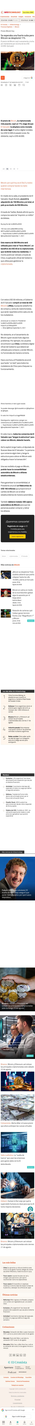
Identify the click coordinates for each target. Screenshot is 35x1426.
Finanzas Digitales (6, 27)
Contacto (6, 1377)
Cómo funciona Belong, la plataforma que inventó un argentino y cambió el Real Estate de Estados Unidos (19, 698)
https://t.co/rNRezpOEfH (9, 325)
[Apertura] (8, 1368)
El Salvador (5, 126)
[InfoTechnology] (22, 1372)
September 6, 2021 (19, 328)
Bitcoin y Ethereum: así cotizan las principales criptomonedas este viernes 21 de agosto (19, 720)
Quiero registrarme (17, 536)
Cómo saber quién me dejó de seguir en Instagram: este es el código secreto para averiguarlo (19, 739)
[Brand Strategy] (28, 1368)
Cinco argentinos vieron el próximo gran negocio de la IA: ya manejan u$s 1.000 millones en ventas (20, 709)
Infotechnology (14, 24)
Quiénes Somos (10, 1381)
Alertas (24, 1424)
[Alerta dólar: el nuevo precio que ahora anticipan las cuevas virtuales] (17, 1107)
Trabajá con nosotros (17, 1385)
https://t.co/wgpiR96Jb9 (17, 415)
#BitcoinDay (19, 229)
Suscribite (28, 1377)
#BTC (2, 231)
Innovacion (28, 16)
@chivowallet (19, 408)
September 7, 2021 (17, 236)
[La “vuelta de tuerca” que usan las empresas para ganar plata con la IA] (14, 1142)
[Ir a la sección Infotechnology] (12, 12)
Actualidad (14, 16)
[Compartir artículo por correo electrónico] (19, 85)
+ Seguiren (28, 78)
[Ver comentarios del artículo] (24, 85)
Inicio (17, 1424)
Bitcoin (13, 120)
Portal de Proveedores (23, 1381)
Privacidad (17, 1400)
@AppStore (30, 408)
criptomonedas (13, 556)
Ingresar (31, 1424)
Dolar (10, 1424)
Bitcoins (4, 305)
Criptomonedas (4, 16)
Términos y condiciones (17, 1396)
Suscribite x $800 (28, 12)
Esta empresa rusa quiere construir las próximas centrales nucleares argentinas (19, 729)
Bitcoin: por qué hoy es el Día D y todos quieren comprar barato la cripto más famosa (16, 185)
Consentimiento (17, 1403)
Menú (3, 1424)
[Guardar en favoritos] (3, 78)
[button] (30, 1209)
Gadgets (20, 16)
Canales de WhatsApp (17, 1377)
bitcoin (17, 27)
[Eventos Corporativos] (19, 1368)
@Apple (5, 410)
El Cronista (4, 24)
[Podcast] (12, 1372)
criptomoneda (6, 263)
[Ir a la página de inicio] (2, 12)
